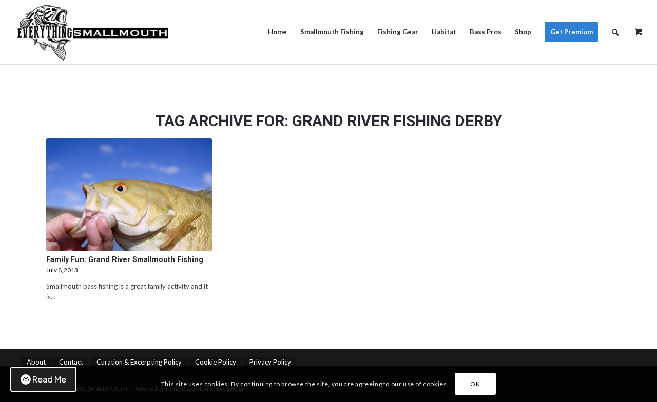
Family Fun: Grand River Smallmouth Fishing (124, 259)
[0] (638, 28)
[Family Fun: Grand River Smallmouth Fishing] (129, 194)
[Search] (615, 32)
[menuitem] (277, 32)
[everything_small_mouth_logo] (92, 32)
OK (475, 384)
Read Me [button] (49, 379)
